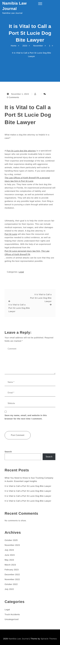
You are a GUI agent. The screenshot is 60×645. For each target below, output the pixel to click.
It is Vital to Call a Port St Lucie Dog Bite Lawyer (28, 114)
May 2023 (9, 560)
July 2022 (9, 589)
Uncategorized (11, 619)
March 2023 (10, 565)
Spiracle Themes (49, 639)
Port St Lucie (11, 234)
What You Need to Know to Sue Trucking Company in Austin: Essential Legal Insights (29, 479)
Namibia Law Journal (14, 6)
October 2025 (11, 540)
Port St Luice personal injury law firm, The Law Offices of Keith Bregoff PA (27, 252)
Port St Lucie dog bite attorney (21, 151)
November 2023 (12, 545)
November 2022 (12, 579)
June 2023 (10, 555)
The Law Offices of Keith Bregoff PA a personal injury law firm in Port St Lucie (27, 179)
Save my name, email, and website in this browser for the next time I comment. (26, 417)
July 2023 (9, 550)
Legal (21, 272)
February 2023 (12, 569)
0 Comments (13, 97)
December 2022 (12, 574)
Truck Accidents (12, 614)
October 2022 (11, 584)
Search (8, 451)
